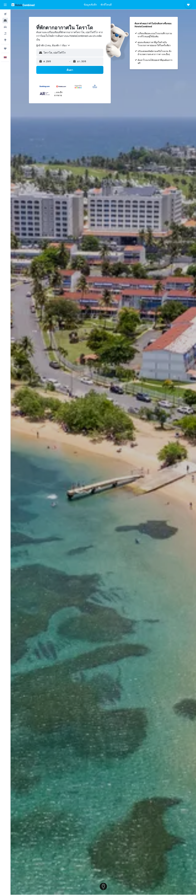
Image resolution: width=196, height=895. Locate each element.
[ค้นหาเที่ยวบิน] (5, 14)
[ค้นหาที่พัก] (5, 20)
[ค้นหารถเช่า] (5, 27)
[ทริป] (5, 49)
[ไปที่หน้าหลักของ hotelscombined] (23, 4)
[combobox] (53, 45)
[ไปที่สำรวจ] (5, 40)
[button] (5, 4)
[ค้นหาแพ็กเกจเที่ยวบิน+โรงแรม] (5, 33)
